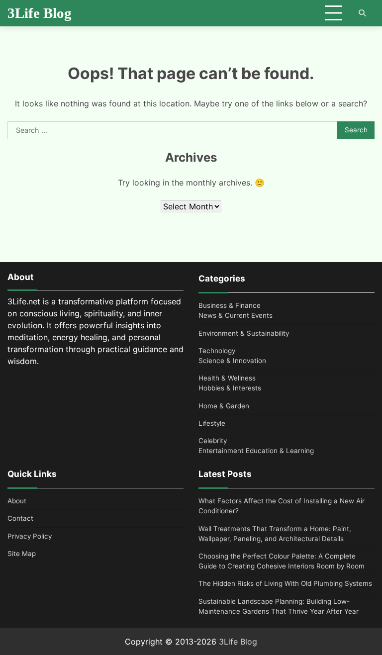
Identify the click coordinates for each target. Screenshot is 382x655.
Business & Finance (229, 305)
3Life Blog (39, 13)
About (16, 501)
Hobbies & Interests (229, 388)
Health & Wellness (227, 378)
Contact (20, 518)
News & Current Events (235, 315)
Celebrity (212, 441)
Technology (216, 351)
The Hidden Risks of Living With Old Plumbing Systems (285, 583)
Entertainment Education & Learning (256, 451)
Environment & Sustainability (243, 333)
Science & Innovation (232, 361)
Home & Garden (223, 406)
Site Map (21, 554)
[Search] (362, 12)
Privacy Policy (29, 536)
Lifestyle (211, 423)
